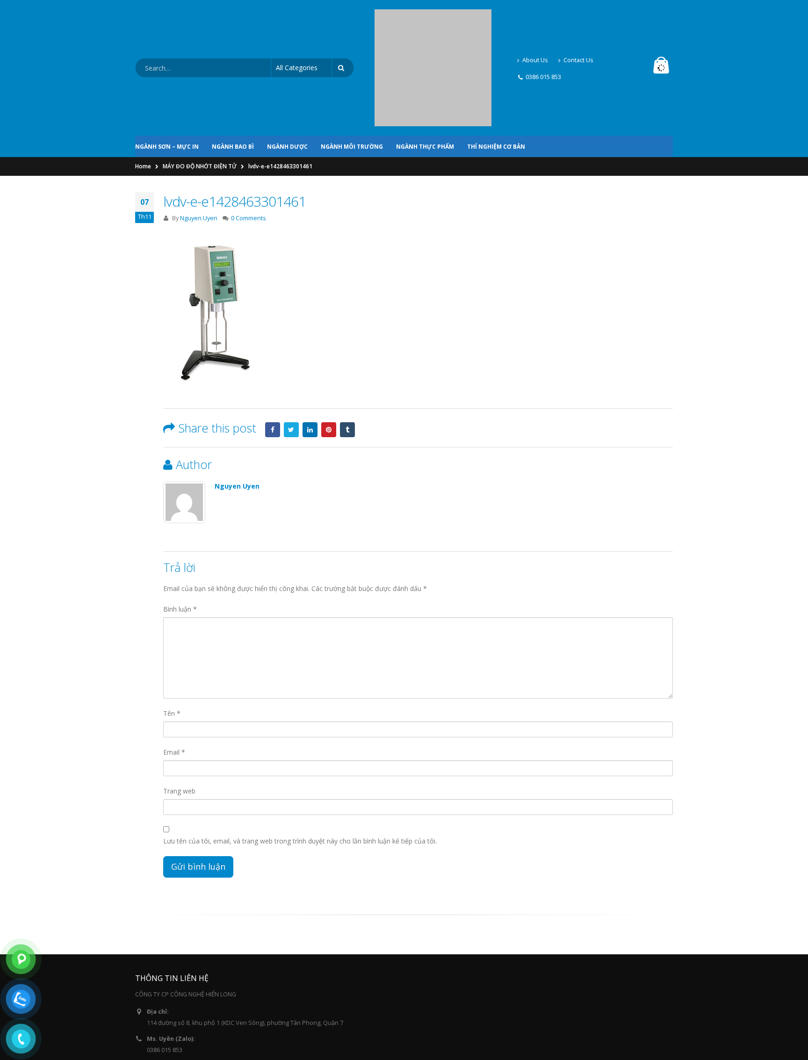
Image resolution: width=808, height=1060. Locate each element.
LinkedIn (310, 349)
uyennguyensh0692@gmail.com (191, 997)
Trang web (179, 711)
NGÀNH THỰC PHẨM (425, 67)
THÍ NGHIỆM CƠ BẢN (496, 67)
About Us (535, 20)
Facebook (272, 349)
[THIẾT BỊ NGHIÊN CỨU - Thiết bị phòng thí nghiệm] (433, 28)
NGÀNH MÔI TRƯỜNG (352, 67)
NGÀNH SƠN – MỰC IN (167, 67)
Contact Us (578, 20)
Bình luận (180, 529)
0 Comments (248, 138)
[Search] (343, 28)
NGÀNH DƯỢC (287, 67)
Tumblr (347, 349)
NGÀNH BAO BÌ (233, 67)
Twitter (291, 349)
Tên (171, 633)
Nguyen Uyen (198, 138)
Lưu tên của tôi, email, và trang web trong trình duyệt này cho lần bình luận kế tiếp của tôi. (300, 761)
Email (174, 672)
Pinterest (328, 349)
